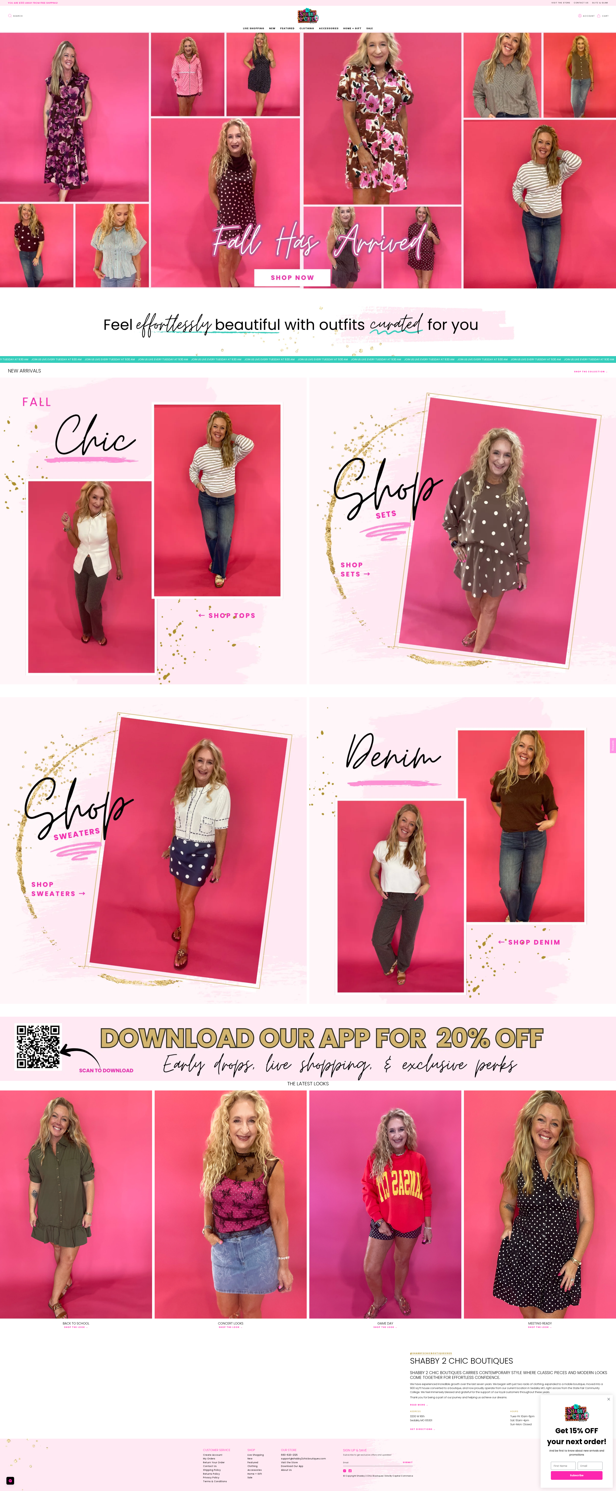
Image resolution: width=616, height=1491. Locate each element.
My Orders (209, 1458)
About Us (286, 1470)
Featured (253, 1462)
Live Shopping (256, 1455)
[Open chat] (10, 1481)
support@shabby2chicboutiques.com (303, 1458)
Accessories (255, 1470)
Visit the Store (561, 2)
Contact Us (581, 2)
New (250, 1458)
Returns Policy (211, 1473)
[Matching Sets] (462, 531)
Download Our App (292, 1466)
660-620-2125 (289, 1455)
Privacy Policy (211, 1477)
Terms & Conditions (215, 1481)
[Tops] (153, 531)
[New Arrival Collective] (153, 850)
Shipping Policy (212, 1470)
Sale (250, 1477)
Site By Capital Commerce (399, 1475)
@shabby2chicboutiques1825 (431, 1353)
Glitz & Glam (600, 2)
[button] (272, 28)
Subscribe (576, 1475)
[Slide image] (308, 160)
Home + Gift (255, 1473)
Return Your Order (214, 1462)
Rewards (613, 745)
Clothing (253, 1466)
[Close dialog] (609, 1399)
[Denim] (462, 850)
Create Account (212, 1455)
